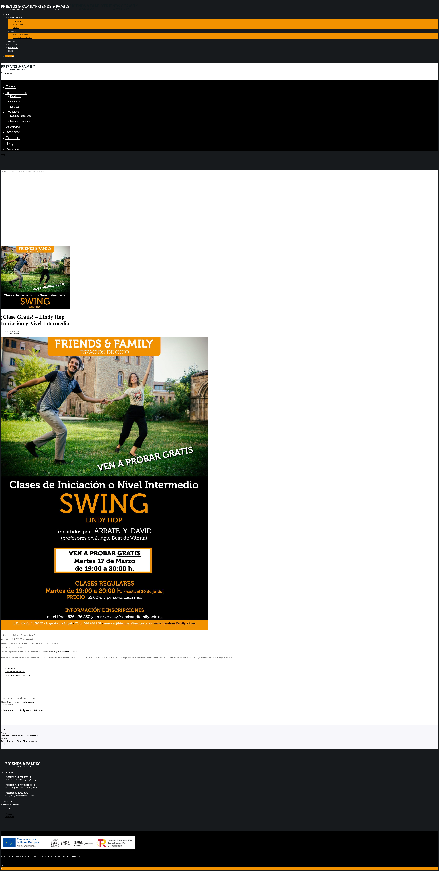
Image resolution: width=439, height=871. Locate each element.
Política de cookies (72, 856)
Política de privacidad (50, 856)
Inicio (3, 171)
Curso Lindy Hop (13, 333)
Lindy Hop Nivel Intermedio (18, 675)
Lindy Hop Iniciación (15, 672)
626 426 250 (14, 804)
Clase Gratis (11, 668)
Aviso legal (33, 856)
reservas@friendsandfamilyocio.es (63, 651)
